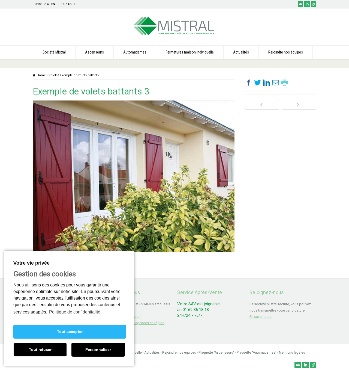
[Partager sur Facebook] (248, 82)
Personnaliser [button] (98, 349)
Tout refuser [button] (40, 349)
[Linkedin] (307, 4)
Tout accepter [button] (70, 331)
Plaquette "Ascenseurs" (216, 352)
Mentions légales (292, 352)
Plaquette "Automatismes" (256, 352)
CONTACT (68, 4)
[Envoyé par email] (275, 82)
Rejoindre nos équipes (285, 52)
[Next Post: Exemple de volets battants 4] (299, 105)
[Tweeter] (257, 82)
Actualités (241, 52)
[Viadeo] (313, 4)
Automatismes (134, 52)
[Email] (300, 4)
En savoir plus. (260, 317)
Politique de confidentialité (74, 312)
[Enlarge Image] (134, 100)
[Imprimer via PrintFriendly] (284, 82)
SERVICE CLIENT (45, 4)
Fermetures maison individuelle (190, 52)
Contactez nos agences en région (138, 323)
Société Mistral (54, 52)
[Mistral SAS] (174, 35)
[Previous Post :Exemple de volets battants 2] (262, 105)
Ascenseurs (94, 52)
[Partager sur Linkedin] (266, 82)
